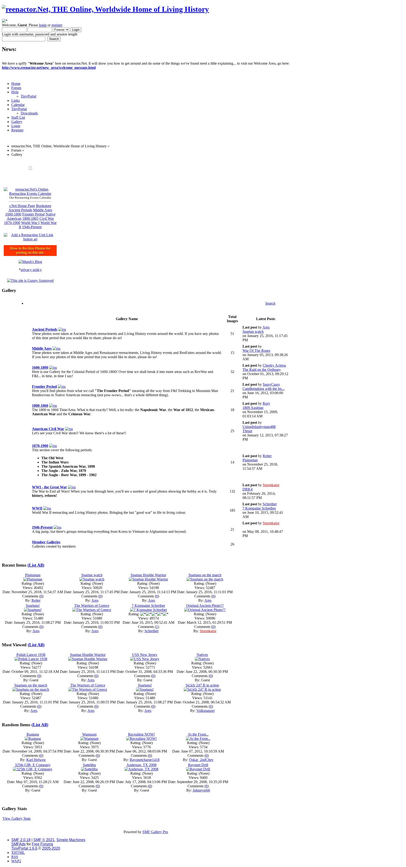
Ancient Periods (20, 210)
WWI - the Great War (49, 487)
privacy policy (31, 270)
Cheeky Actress (274, 365)
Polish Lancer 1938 (30, 655)
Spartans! (33, 606)
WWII (37, 508)
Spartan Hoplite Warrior (148, 575)
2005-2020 (51, 848)
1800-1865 (30, 218)
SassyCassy (271, 384)
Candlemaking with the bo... (263, 389)
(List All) (35, 565)
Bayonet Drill (198, 765)
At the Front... (198, 734)
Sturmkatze (271, 485)
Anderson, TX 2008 (141, 765)
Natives (202, 655)
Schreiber (270, 504)
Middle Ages (42, 210)
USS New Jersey (144, 655)
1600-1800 (13, 214)
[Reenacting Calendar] (30, 194)
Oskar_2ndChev (201, 760)
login (43, 25)
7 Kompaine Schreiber (259, 508)
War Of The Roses (256, 351)
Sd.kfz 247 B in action (202, 685)
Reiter (267, 456)
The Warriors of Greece (91, 606)
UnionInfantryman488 (259, 427)
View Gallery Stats (17, 818)
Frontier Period (33, 214)
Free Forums (42, 844)
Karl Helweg (36, 760)
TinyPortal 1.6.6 (24, 848)
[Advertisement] (145, 162)
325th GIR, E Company (33, 765)
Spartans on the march (204, 575)
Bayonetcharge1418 (145, 760)
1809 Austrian (252, 408)
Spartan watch (253, 331)
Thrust (247, 431)
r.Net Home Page (22, 206)
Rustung (33, 734)
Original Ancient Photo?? (205, 606)
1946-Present (32, 227)
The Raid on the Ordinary (261, 370)
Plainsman (250, 460)
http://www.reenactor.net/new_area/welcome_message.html (49, 68)
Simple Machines (70, 840)
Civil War (46, 218)
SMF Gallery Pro (155, 832)
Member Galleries (46, 542)
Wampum (89, 734)
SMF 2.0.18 (21, 840)
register (56, 25)
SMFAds (18, 844)
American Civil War (48, 429)
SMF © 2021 (44, 840)
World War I (30, 223)
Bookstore (43, 206)
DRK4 (247, 489)
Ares (265, 327)
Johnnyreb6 (201, 790)
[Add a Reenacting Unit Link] (30, 239)
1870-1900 (12, 223)
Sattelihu (89, 765)
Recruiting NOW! (141, 734)
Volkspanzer (205, 711)
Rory (266, 403)
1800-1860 (40, 406)
